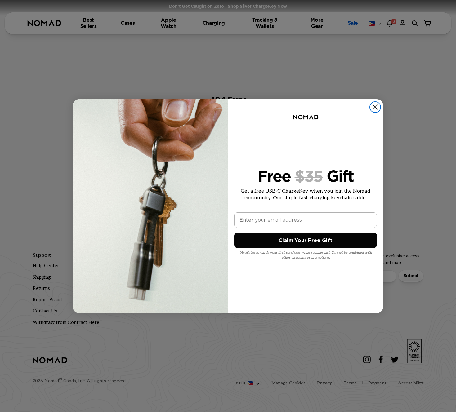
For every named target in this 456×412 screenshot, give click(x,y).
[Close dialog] (375, 107)
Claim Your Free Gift (306, 240)
